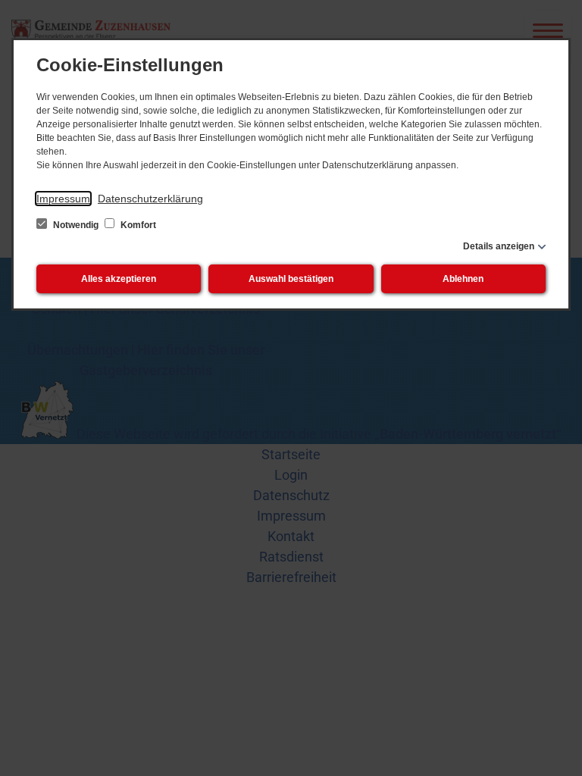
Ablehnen (463, 279)
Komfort (137, 225)
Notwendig (76, 225)
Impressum (63, 198)
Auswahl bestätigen (291, 279)
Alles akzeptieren (118, 279)
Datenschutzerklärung (150, 198)
